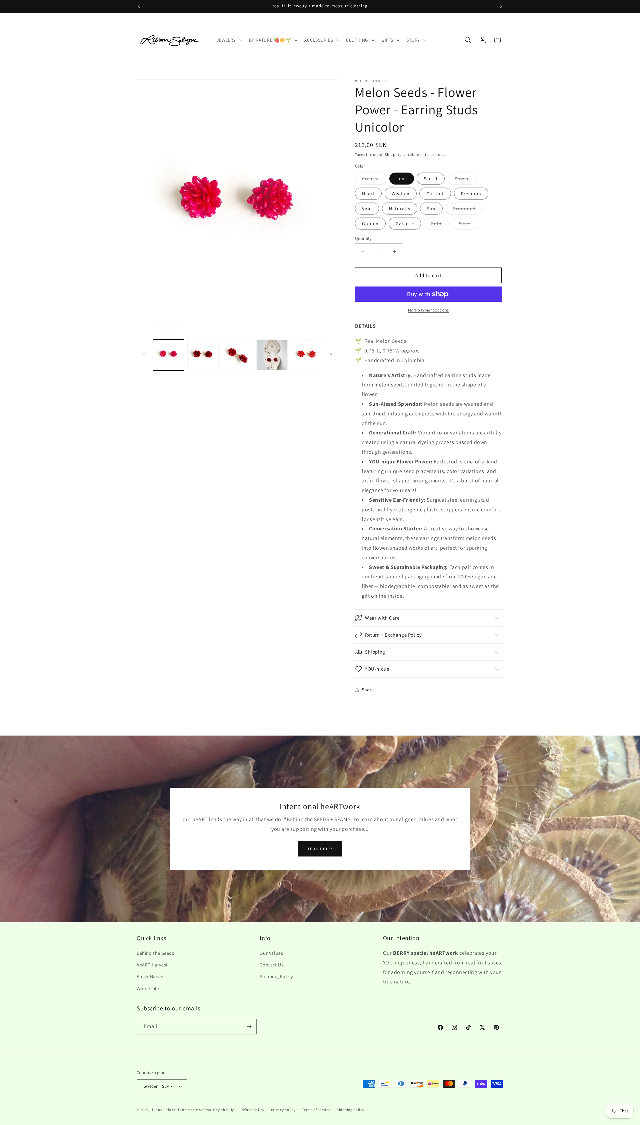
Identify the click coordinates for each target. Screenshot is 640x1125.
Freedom (471, 194)
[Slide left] (144, 354)
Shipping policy (350, 1109)
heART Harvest (152, 965)
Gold (440, 225)
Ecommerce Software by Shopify (206, 1109)
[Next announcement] (501, 6)
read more (320, 848)
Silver (468, 225)
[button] (229, 40)
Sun (431, 209)
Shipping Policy (276, 976)
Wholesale (148, 988)
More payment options (428, 309)
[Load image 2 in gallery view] (202, 354)
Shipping (393, 154)
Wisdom (401, 194)
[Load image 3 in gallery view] (237, 354)
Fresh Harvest (151, 976)
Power (465, 180)
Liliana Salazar (163, 1109)
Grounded (468, 210)
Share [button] (368, 690)
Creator (374, 180)
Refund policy (252, 1109)
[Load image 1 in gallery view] (168, 354)
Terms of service (316, 1109)
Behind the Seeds (155, 953)
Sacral (431, 179)
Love (401, 179)
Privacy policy (283, 1109)
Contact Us (271, 965)
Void (367, 209)
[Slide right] (331, 354)
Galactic (405, 224)
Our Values (271, 953)
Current (435, 194)
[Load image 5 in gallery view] (306, 354)
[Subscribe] (249, 1026)
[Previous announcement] (139, 6)
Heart (368, 194)
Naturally (399, 209)
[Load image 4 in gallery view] (271, 354)
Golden (370, 224)
